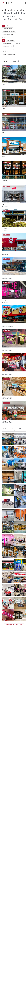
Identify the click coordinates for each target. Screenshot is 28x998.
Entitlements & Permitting (8, 49)
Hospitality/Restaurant (8, 34)
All (3, 25)
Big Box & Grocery (11, 25)
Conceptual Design (7, 43)
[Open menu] (25, 3)
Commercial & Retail (7, 28)
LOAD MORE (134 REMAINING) (14, 624)
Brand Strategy (10, 40)
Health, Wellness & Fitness (9, 31)
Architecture (17, 43)
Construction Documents (8, 51)
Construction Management (9, 54)
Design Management (7, 46)
